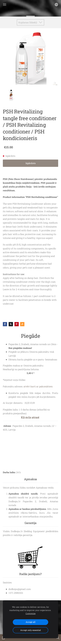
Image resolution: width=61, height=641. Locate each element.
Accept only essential (30, 630)
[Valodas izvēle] (56, 4)
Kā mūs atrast (30, 417)
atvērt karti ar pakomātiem (38, 386)
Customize (31, 613)
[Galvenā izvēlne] (5, 4)
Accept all (30, 622)
